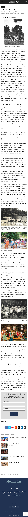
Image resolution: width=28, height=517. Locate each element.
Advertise (17, 511)
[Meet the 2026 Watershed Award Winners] (4, 458)
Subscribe (22, 511)
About (4, 511)
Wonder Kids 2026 (13, 450)
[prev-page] (13, 469)
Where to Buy (12, 513)
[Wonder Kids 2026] (4, 451)
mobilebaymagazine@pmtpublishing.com (16, 498)
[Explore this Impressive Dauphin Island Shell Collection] (4, 464)
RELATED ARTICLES (8, 434)
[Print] (25, 427)
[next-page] (15, 469)
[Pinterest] (15, 507)
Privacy (17, 513)
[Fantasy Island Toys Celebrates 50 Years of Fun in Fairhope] (4, 439)
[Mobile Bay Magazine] (14, 2)
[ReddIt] (16, 427)
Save (13, 427)
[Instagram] (13, 507)
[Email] (19, 427)
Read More (18, 495)
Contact (8, 511)
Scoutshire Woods (8, 421)
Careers (12, 511)
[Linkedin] (22, 427)
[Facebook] (6, 427)
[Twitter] (9, 427)
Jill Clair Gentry (6, 17)
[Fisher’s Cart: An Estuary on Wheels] (4, 445)
